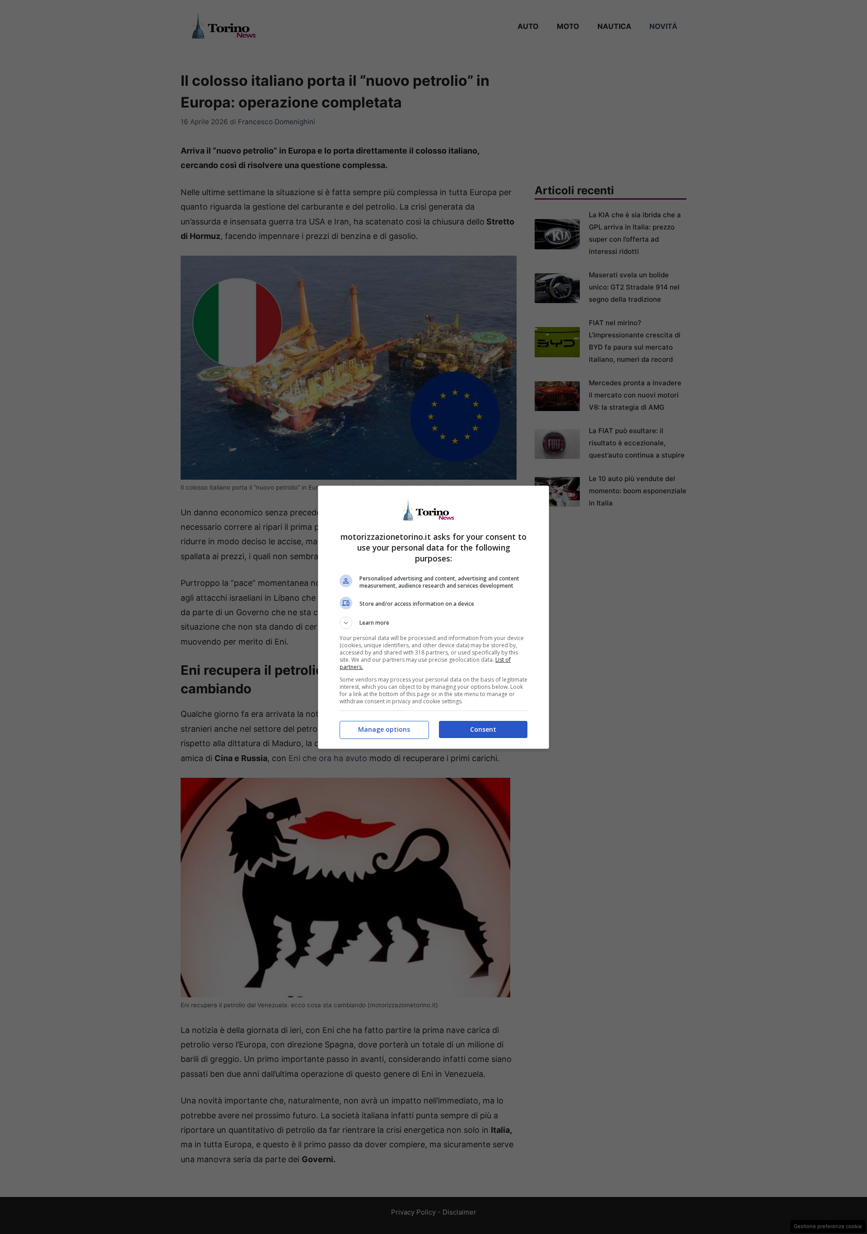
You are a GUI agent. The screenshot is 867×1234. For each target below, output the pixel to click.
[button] (433, 623)
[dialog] (433, 617)
